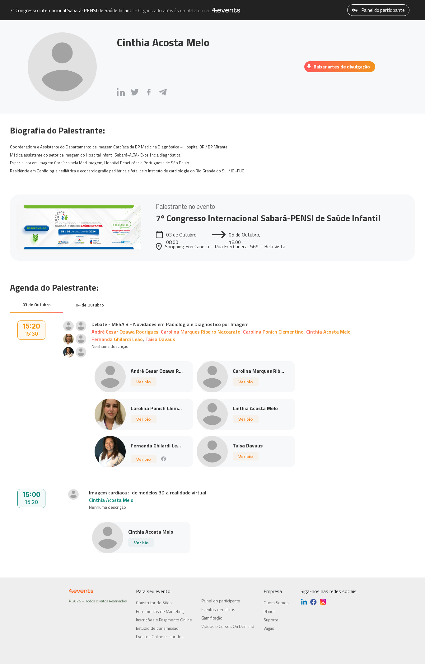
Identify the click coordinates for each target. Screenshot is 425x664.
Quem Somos (276, 603)
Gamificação (211, 618)
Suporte (271, 620)
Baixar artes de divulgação (342, 66)
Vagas (269, 628)
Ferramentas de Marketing (160, 611)
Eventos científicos (218, 609)
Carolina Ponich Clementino (273, 331)
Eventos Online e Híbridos (160, 637)
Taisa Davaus (160, 339)
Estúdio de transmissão (157, 628)
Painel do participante (383, 10)
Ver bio (143, 381)
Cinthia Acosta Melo (328, 331)
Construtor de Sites (154, 603)
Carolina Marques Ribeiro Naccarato (201, 331)
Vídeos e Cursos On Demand (227, 626)
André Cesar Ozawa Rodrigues (124, 331)
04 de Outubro (90, 305)
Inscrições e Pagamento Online (164, 620)
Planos (270, 611)
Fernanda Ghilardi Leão (117, 339)
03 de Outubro (36, 304)
